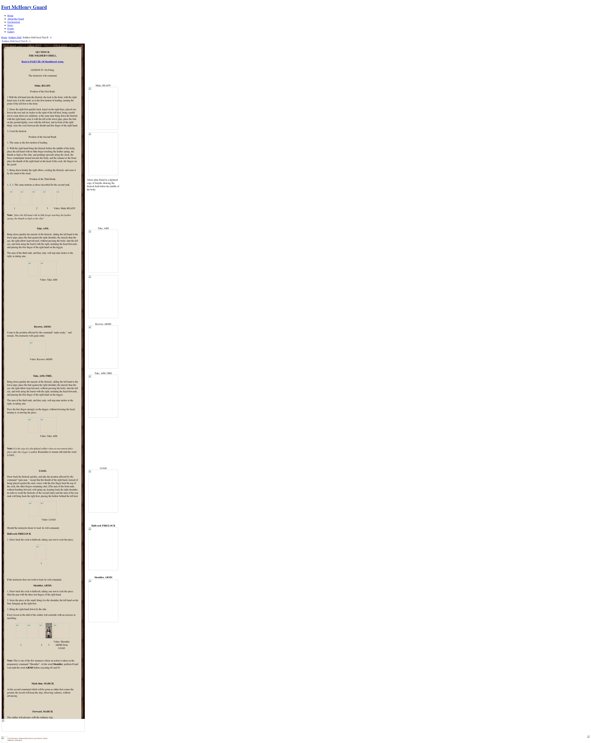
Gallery (11, 31)
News (10, 25)
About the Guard (15, 18)
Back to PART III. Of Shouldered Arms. (43, 61)
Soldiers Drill (14, 37)
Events (10, 28)
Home (10, 15)
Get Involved (13, 22)
